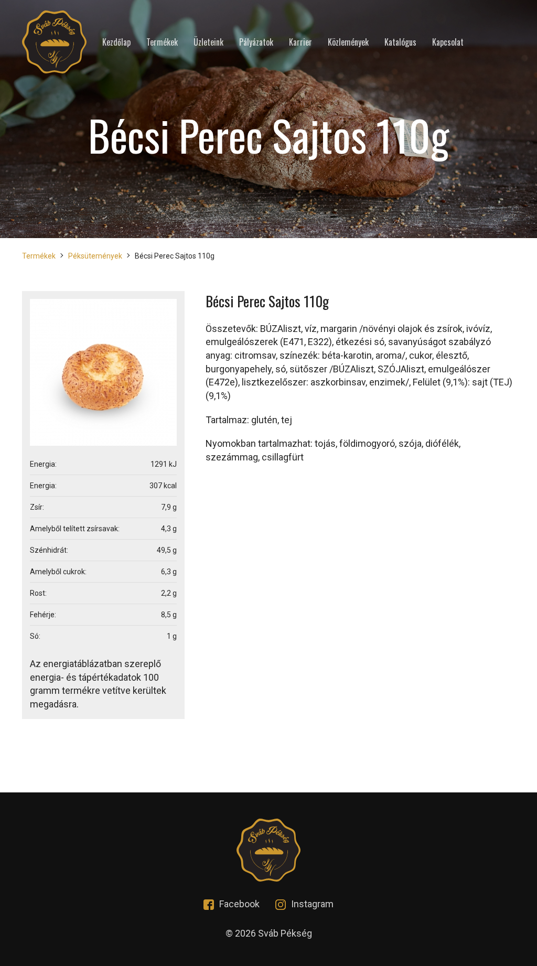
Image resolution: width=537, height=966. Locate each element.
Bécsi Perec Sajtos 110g (174, 256)
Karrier (300, 42)
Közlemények (348, 42)
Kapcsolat (448, 42)
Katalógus (400, 42)
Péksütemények (95, 256)
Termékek (162, 42)
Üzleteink (208, 42)
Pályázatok (256, 42)
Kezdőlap (116, 42)
